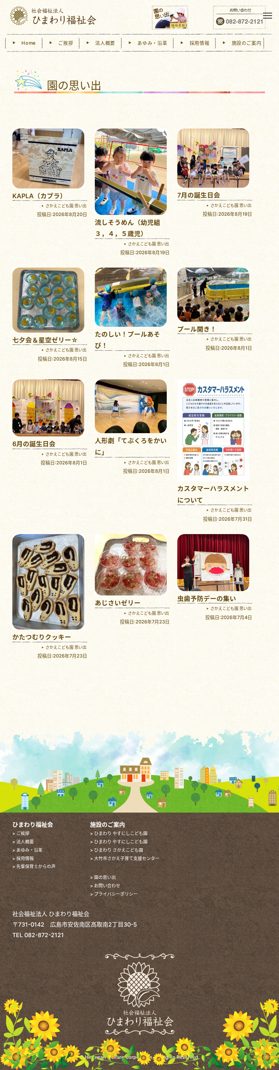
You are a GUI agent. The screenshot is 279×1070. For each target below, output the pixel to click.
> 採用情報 (23, 858)
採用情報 (197, 43)
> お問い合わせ (105, 885)
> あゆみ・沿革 (27, 850)
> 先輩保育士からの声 (34, 866)
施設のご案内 (244, 43)
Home (26, 43)
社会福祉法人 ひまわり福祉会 (70, 16)
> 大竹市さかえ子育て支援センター (124, 858)
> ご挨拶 (20, 833)
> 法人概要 (23, 842)
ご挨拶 (63, 43)
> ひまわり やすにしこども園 (118, 833)
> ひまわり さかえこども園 (116, 850)
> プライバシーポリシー (114, 894)
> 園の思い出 (103, 877)
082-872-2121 (44, 935)
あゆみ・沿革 (150, 43)
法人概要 (102, 43)
